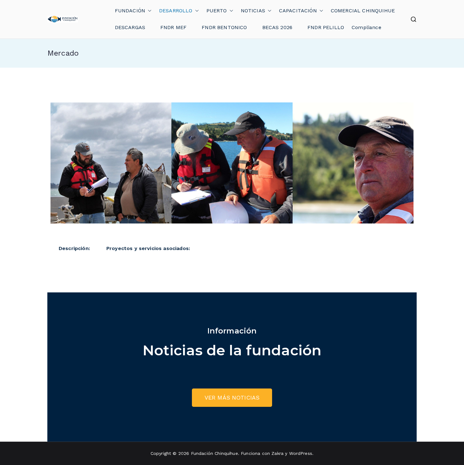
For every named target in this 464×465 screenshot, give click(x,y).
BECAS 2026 (277, 27)
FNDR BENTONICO (224, 27)
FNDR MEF (173, 27)
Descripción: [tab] (74, 248)
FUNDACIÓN (130, 11)
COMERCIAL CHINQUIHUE (363, 11)
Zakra (277, 453)
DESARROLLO (176, 11)
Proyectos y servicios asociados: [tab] (148, 248)
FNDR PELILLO (325, 27)
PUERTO (216, 11)
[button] (148, 10)
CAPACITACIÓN (298, 11)
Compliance (366, 27)
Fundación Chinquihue (214, 453)
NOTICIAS (253, 11)
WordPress (300, 453)
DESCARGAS (130, 27)
